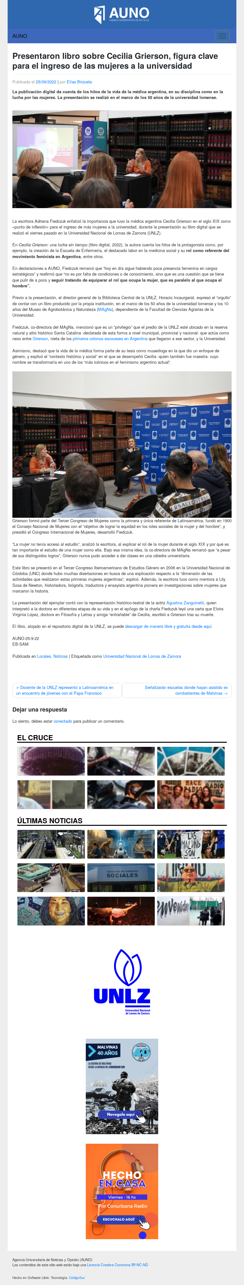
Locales (44, 656)
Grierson (40, 338)
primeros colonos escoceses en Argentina (110, 338)
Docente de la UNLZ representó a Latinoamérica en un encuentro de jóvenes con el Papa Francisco (64, 690)
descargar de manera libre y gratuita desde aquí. (169, 626)
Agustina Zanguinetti (185, 603)
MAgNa (105, 309)
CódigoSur (76, 1277)
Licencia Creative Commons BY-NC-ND (117, 1264)
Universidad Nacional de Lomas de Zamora (142, 656)
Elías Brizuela (79, 82)
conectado (63, 721)
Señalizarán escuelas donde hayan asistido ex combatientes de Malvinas (186, 690)
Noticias (60, 656)
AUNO (19, 35)
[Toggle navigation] (222, 36)
